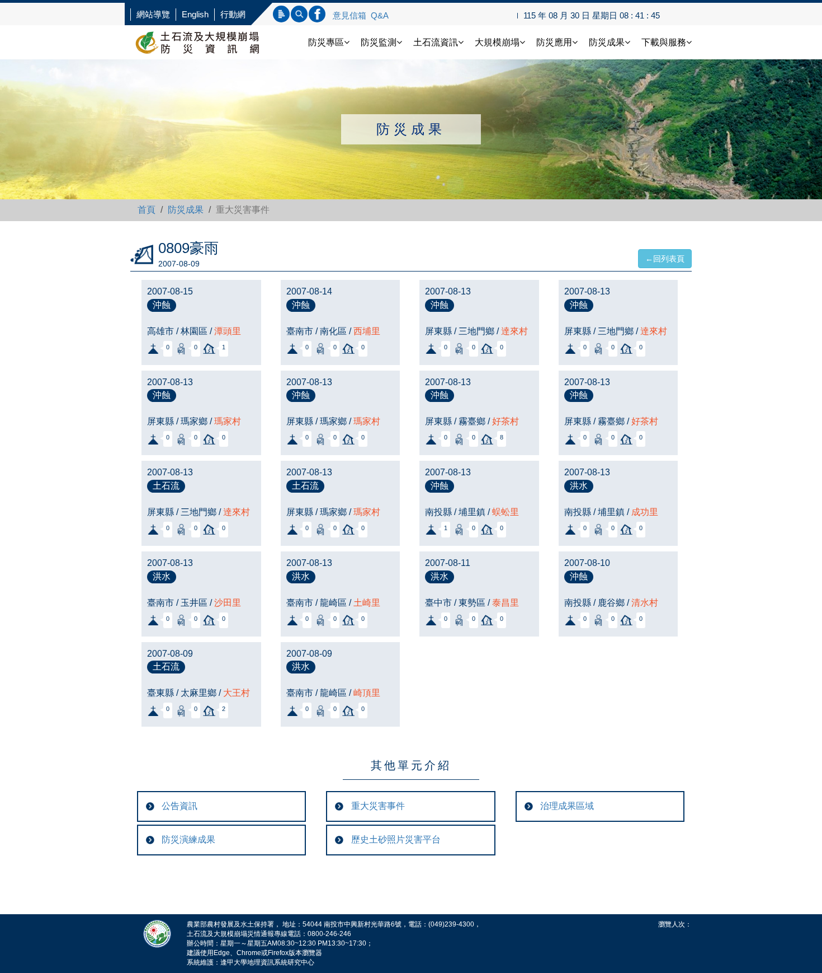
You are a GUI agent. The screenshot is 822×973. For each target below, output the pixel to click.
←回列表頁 (664, 258)
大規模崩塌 (497, 42)
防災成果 (607, 42)
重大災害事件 (378, 806)
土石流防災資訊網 (208, 42)
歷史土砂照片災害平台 (396, 839)
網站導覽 (153, 14)
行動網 (232, 14)
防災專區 (326, 42)
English (195, 14)
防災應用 (554, 42)
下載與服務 (663, 42)
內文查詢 (299, 14)
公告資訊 (179, 806)
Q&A (380, 15)
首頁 (146, 209)
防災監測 (378, 42)
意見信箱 (349, 15)
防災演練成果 (188, 839)
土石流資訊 (435, 42)
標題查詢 (281, 14)
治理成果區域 (567, 806)
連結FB (317, 14)
